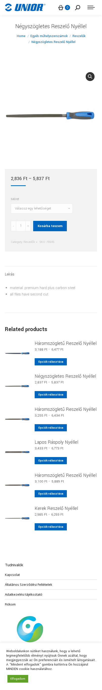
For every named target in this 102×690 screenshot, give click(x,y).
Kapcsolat (12, 574)
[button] (90, 76)
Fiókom (10, 604)
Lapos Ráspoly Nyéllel (56, 442)
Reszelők (29, 242)
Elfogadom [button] (17, 679)
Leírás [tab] (9, 274)
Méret (15, 199)
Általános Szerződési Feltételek (28, 584)
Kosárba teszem (50, 226)
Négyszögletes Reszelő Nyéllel (65, 376)
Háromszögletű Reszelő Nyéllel (66, 343)
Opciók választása (50, 362)
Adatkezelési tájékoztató (23, 594)
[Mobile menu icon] (91, 7)
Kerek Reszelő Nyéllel (56, 508)
